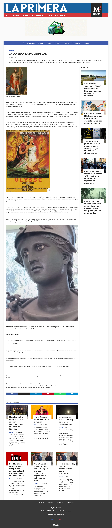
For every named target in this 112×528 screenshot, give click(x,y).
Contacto (41, 502)
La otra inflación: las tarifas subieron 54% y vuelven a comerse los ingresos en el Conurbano (93, 177)
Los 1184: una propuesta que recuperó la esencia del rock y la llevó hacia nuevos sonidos (16, 470)
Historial (50, 502)
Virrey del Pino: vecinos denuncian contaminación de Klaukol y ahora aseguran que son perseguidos (92, 207)
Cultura (66, 43)
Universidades (76, 43)
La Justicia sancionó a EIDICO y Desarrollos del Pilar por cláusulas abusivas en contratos (93, 90)
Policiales (57, 43)
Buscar (86, 43)
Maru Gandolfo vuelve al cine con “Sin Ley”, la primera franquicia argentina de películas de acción (41, 472)
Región (40, 43)
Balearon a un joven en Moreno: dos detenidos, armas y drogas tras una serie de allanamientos (93, 147)
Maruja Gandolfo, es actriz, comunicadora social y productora (67, 468)
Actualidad (31, 43)
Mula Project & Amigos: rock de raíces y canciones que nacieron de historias (16, 423)
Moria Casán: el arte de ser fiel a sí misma (41, 419)
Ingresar (71, 502)
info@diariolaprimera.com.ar (56, 514)
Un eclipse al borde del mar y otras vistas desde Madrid (66, 420)
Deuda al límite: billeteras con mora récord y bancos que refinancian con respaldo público (93, 118)
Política (48, 43)
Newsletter (60, 502)
